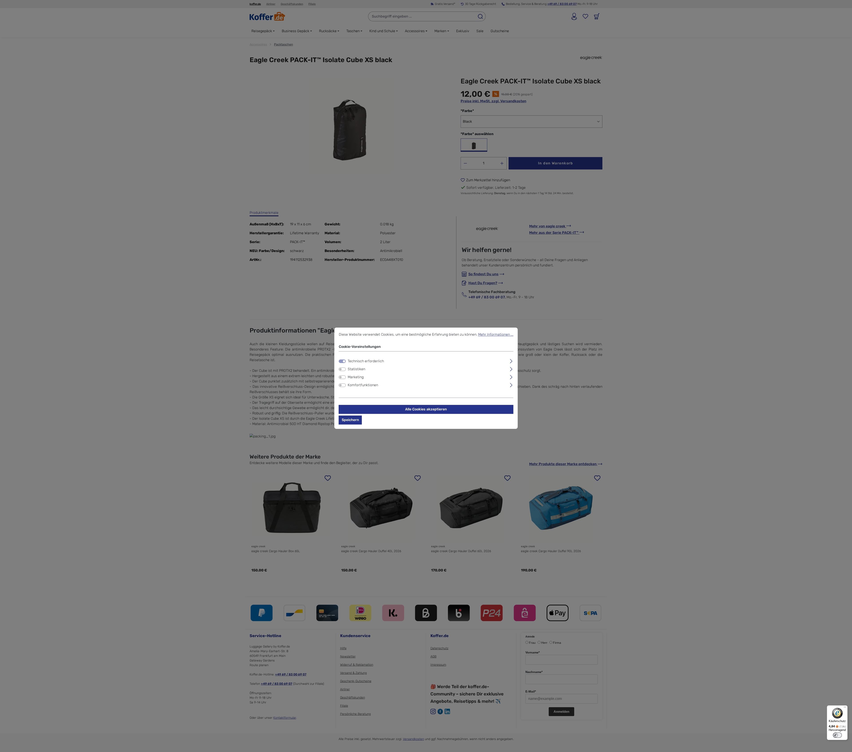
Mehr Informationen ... (495, 334)
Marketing (356, 377)
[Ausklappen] (511, 361)
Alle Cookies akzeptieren (426, 409)
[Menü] (845, 708)
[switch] (342, 369)
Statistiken (356, 369)
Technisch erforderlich (366, 361)
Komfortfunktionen (363, 385)
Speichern (350, 420)
